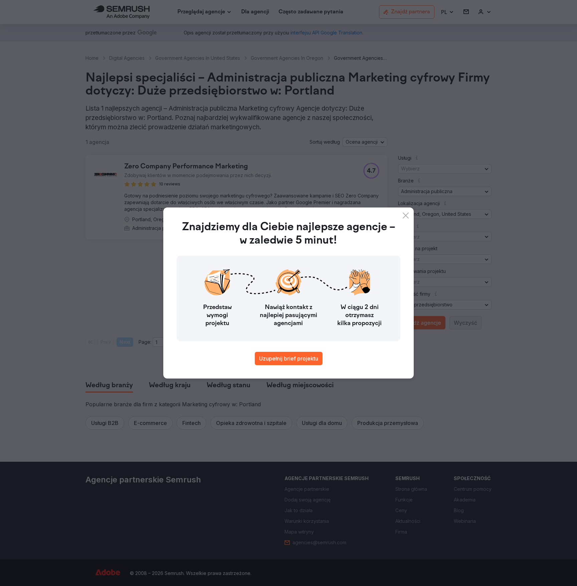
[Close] (406, 215)
